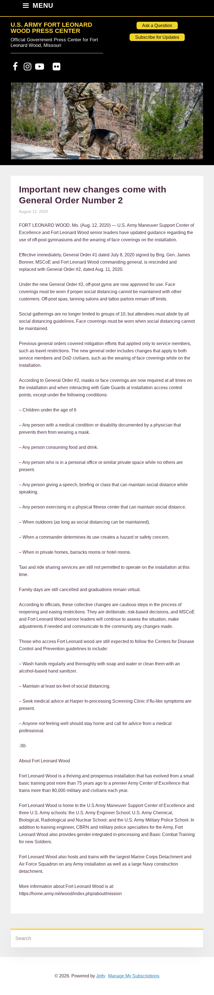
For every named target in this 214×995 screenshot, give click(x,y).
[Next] (192, 123)
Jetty (100, 976)
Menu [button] (43, 6)
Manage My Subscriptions (133, 976)
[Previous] (22, 123)
